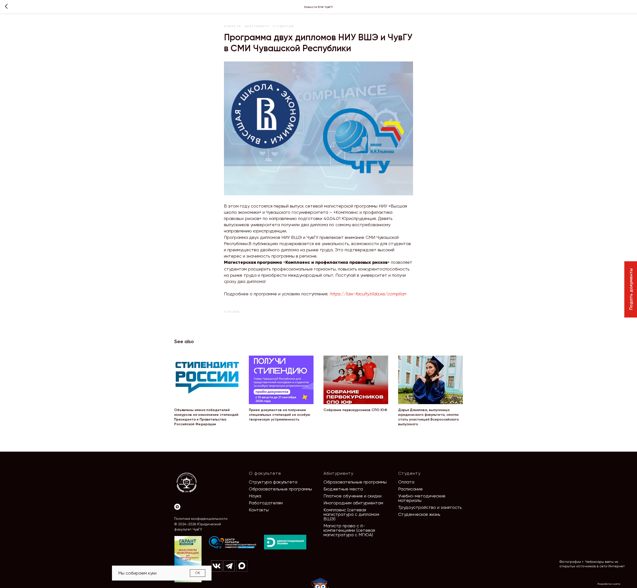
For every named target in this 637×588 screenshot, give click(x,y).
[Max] (177, 507)
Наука (255, 495)
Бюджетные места (343, 488)
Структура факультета (273, 481)
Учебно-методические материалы (421, 498)
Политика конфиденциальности (200, 519)
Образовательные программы (280, 488)
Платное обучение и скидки (352, 495)
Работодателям (266, 502)
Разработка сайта (608, 584)
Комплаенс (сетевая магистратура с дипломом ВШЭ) (351, 514)
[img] (232, 542)
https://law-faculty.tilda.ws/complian (367, 293)
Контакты (259, 509)
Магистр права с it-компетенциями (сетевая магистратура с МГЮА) (349, 530)
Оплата (406, 481)
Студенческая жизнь (419, 514)
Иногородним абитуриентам (353, 502)
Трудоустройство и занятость (430, 507)
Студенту (409, 473)
